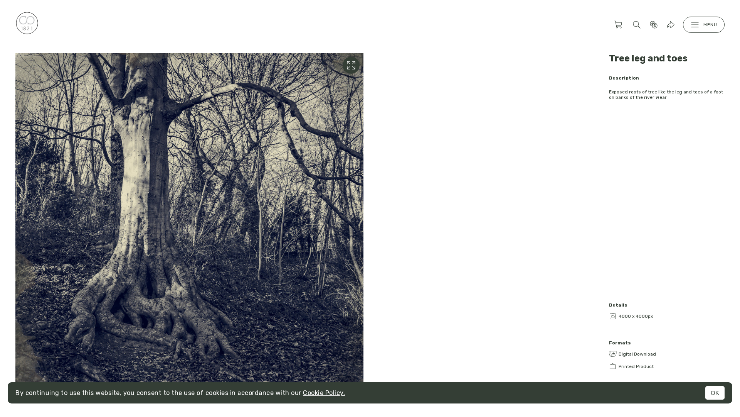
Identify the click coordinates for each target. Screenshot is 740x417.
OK (715, 393)
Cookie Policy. (324, 393)
